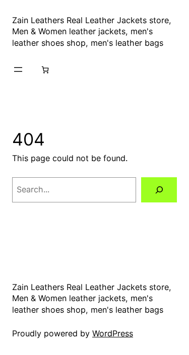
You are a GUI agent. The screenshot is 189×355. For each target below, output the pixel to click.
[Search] (159, 189)
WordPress (112, 333)
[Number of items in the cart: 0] (45, 69)
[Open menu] (18, 69)
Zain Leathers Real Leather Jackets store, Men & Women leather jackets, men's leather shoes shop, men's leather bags (91, 31)
